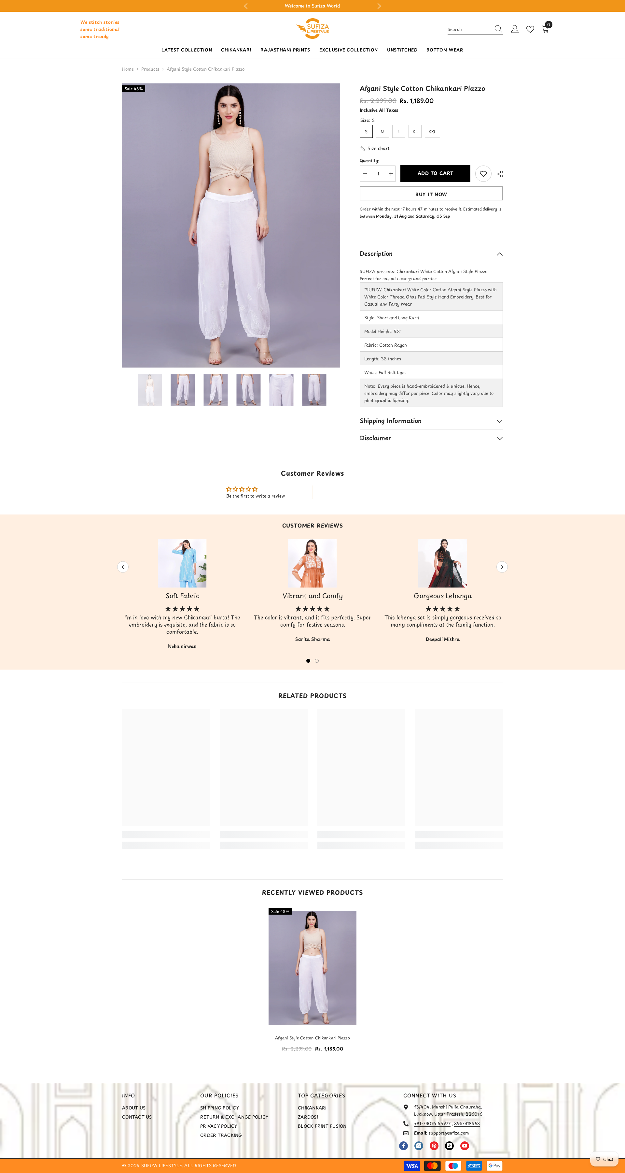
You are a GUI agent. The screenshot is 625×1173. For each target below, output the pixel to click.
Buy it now (431, 194)
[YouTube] (464, 1145)
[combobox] (469, 29)
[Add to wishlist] (483, 174)
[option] (312, 6)
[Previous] (246, 6)
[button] (375, 148)
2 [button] (317, 661)
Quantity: (369, 160)
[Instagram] (418, 1145)
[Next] (379, 6)
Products (150, 69)
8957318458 (467, 1123)
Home (128, 69)
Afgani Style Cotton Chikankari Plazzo (312, 1038)
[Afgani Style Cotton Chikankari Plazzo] (312, 967)
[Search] (475, 29)
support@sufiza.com (449, 1133)
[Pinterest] (434, 1145)
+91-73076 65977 (432, 1123)
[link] (166, 834)
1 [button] (308, 661)
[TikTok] (449, 1145)
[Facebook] (403, 1145)
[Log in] (515, 29)
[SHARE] (497, 174)
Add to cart (435, 173)
